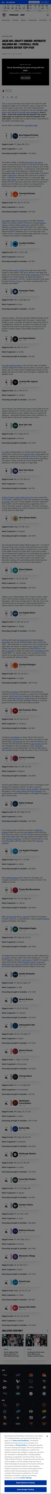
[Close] (47, 1436)
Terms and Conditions (21, 1440)
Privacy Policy (21, 1445)
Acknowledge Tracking (25, 1489)
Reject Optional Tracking (25, 1483)
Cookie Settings (26, 1478)
